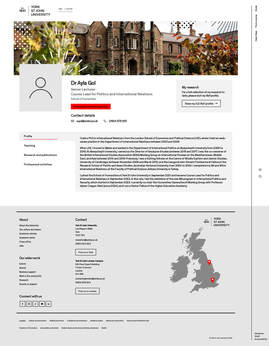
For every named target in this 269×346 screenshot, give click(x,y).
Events (22, 263)
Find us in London (87, 291)
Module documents (57, 320)
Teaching (29, 145)
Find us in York (85, 252)
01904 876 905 (118, 120)
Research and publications (40, 155)
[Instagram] (29, 304)
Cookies (22, 320)
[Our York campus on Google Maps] (209, 262)
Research (23, 279)
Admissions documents (115, 320)
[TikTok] (35, 304)
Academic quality (96, 320)
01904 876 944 (83, 282)
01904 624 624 (83, 243)
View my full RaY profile (199, 103)
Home (60, 9)
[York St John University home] (34, 11)
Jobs (21, 245)
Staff (257, 336)
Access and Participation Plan (138, 320)
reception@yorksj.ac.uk (86, 239)
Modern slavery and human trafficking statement (80, 328)
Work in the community (30, 275)
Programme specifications (77, 320)
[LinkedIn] (48, 304)
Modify (104, 328)
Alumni (22, 267)
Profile (28, 136)
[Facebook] (22, 304)
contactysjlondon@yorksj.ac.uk (90, 278)
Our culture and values (30, 229)
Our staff (69, 9)
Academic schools (28, 233)
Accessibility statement (49, 328)
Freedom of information (28, 328)
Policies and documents (38, 320)
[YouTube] (42, 304)
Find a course (255, 21)
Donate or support (28, 284)
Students (259, 333)
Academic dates (27, 237)
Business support (27, 271)
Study (255, 8)
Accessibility (261, 339)
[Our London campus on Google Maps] (212, 280)
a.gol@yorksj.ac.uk (87, 120)
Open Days (255, 36)
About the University (29, 225)
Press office (25, 241)
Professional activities (38, 164)
